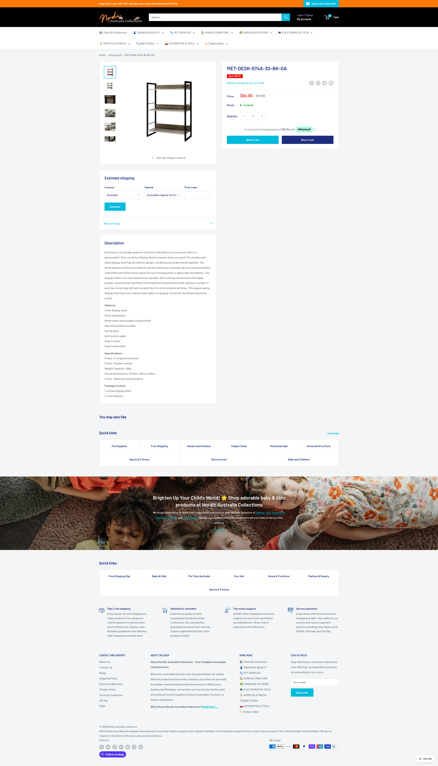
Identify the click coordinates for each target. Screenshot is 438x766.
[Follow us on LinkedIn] (140, 746)
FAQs (102, 706)
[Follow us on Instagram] (114, 746)
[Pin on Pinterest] (318, 82)
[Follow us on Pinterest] (121, 746)
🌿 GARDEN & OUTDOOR (253, 32)
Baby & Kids (159, 576)
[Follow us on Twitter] (108, 746)
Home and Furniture (319, 446)
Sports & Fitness (139, 459)
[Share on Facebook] (311, 82)
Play (164, 517)
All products (115, 55)
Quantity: (232, 116)
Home (102, 55)
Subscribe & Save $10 (324, 3)
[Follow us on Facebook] (101, 746)
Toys (268, 512)
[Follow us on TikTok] (134, 746)
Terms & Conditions (111, 695)
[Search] (285, 17)
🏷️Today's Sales (214, 43)
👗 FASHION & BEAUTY (146, 32)
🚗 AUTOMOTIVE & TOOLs (180, 43)
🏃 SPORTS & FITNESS (112, 43)
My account (304, 19)
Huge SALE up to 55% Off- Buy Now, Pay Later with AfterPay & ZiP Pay (138, 3)
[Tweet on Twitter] (324, 82)
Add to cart (252, 139)
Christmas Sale (279, 446)
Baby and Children (299, 459)
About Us (104, 661)
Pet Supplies (119, 446)
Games (260, 512)
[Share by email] (331, 82)
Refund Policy (112, 223)
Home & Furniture (278, 576)
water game (190, 517)
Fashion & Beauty (318, 576)
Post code (191, 187)
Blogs (102, 672)
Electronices (219, 459)
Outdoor (173, 517)
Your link (239, 576)
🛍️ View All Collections (113, 32)
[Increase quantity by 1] (262, 116)
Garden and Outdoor (199, 446)
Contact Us (105, 667)
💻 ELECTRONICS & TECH (293, 32)
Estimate (115, 206)
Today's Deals (239, 446)
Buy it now (307, 139)
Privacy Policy (107, 689)
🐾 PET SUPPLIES (180, 32)
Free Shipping (159, 446)
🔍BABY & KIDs (145, 43)
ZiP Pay (103, 700)
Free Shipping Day (119, 576)
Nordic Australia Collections (245, 83)
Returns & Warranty (111, 684)
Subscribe (302, 692)
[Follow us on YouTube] (127, 746)
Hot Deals (333, 433)
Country (109, 187)
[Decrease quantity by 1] (243, 116)
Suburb (149, 187)
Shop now (219, 529)
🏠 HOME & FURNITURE (215, 32)
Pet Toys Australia (199, 576)
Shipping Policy (108, 678)
